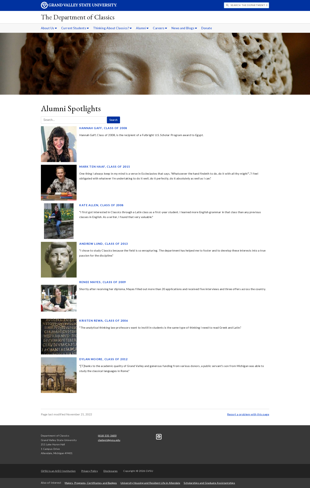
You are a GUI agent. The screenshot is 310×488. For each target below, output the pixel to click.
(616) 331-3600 (107, 435)
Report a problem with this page (248, 414)
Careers (159, 28)
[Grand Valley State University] (79, 8)
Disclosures (111, 470)
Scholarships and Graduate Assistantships (209, 482)
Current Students (74, 28)
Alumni (141, 28)
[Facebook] (159, 436)
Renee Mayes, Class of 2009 (102, 282)
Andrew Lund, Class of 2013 (103, 243)
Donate (206, 28)
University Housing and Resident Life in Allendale (150, 482)
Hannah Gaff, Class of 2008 (103, 128)
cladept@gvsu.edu (109, 440)
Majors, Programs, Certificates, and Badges (91, 482)
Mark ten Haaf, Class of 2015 (104, 166)
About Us (48, 28)
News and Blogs (183, 28)
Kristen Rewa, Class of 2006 (103, 320)
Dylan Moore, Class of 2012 (103, 359)
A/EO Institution (58, 470)
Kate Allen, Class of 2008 (101, 205)
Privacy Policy (89, 470)
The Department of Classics (78, 17)
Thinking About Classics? (111, 28)
